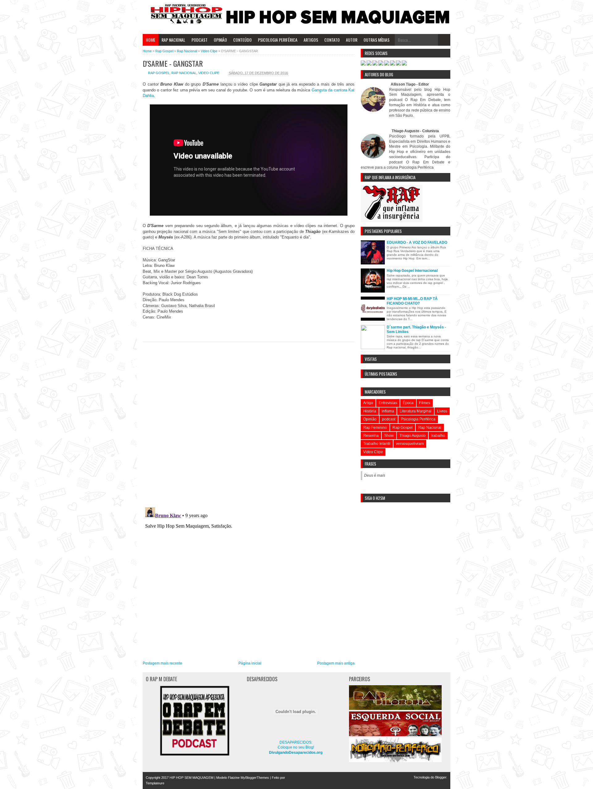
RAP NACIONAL (173, 39)
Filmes (424, 403)
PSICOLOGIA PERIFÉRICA (277, 39)
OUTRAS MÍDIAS (376, 39)
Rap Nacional (183, 73)
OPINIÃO (220, 39)
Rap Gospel (159, 73)
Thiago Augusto (412, 435)
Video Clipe (208, 73)
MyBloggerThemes (255, 777)
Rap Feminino (375, 427)
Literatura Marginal (415, 411)
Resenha (371, 435)
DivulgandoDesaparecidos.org (295, 752)
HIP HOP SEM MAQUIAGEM (191, 777)
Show (389, 435)
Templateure (155, 783)
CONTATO (332, 39)
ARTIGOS (311, 39)
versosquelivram (410, 443)
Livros (442, 411)
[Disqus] (249, 422)
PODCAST (199, 39)
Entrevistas (388, 403)
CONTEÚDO (242, 39)
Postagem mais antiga (336, 663)
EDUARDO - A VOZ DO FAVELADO (417, 242)
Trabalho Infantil (376, 443)
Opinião (369, 419)
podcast (388, 419)
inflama (388, 411)
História (369, 411)
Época (408, 403)
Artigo (368, 403)
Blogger (440, 777)
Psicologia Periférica (418, 419)
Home (150, 39)
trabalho (438, 435)
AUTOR (351, 39)
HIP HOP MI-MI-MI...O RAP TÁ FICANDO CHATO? (412, 301)
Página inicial (249, 663)
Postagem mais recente (162, 663)
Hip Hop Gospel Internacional (412, 270)
